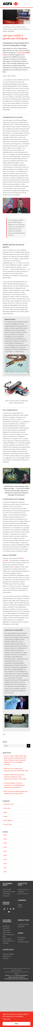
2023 (5, 843)
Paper (5, 816)
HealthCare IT (7, 956)
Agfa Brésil (6, 926)
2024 (5, 839)
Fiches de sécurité (23, 942)
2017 (5, 868)
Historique (6, 896)
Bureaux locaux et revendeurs (23, 890)
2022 (5, 847)
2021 (5, 851)
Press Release (8, 820)
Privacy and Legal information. (10, 968)
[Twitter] (13, 908)
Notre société (7, 889)
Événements (21, 937)
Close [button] (16, 1023)
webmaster (13, 975)
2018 (5, 863)
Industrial (5, 958)
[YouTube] (8, 911)
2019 (5, 859)
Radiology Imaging (8, 954)
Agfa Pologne (7, 939)
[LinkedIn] (4, 908)
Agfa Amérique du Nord (8, 936)
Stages (20, 905)
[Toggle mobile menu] (29, 4)
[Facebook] (7, 908)
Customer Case (8, 804)
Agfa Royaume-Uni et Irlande (8, 942)
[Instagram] (10, 908)
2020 (5, 855)
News (4, 734)
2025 (5, 835)
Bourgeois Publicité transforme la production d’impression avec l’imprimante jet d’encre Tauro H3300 (15, 777)
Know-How (7, 808)
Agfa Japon (6, 930)
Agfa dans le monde (9, 891)
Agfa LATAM (7, 932)
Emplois (20, 907)
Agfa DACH (6, 928)
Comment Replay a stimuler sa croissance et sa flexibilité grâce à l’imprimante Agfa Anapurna (14, 785)
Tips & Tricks (8, 824)
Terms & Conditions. (9, 972)
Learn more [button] (6, 1019)
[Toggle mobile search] (25, 4)
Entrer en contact (23, 894)
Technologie (6, 894)
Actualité (20, 940)
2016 (5, 872)
